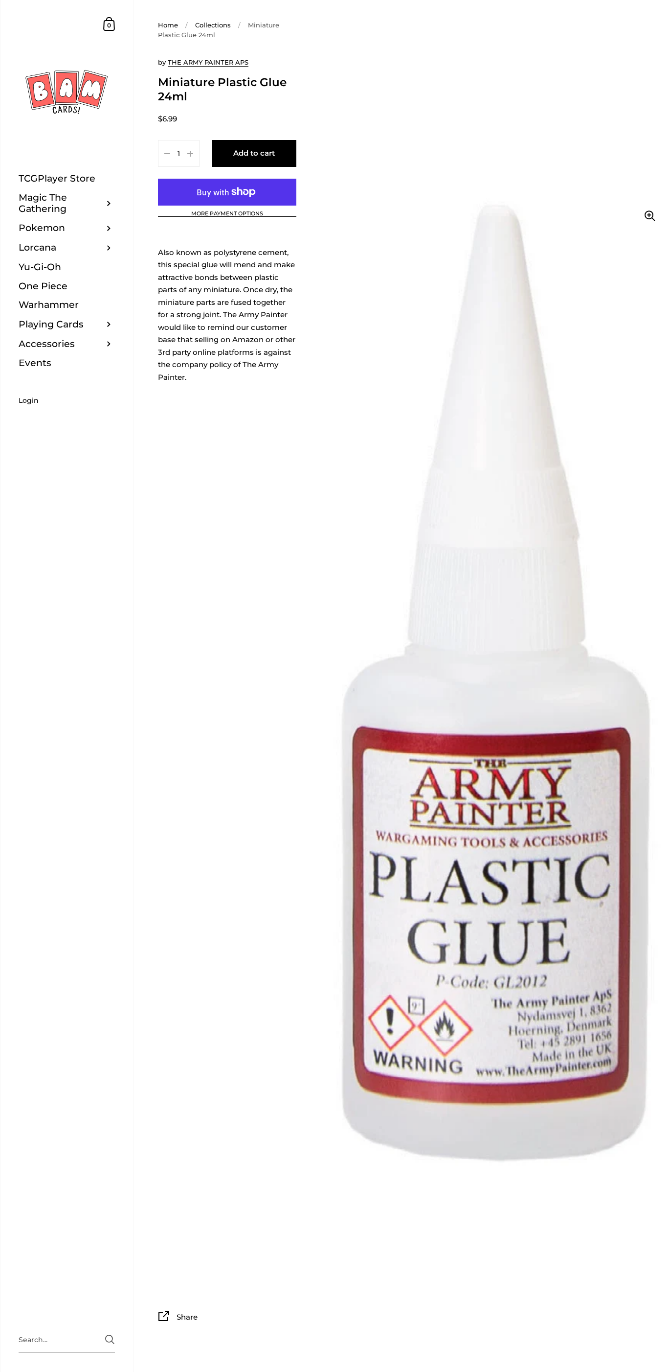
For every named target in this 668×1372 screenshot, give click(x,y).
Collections (213, 25)
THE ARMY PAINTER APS (208, 62)
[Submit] (110, 1339)
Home (168, 25)
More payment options (227, 214)
